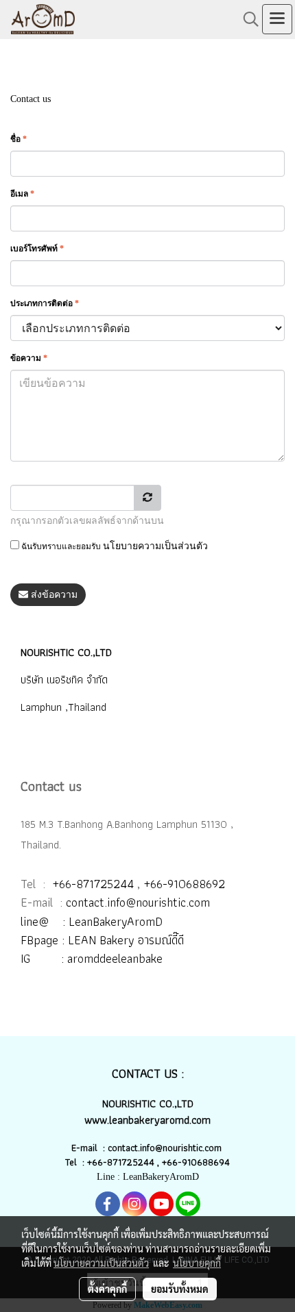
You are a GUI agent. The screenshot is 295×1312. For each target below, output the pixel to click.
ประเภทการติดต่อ (44, 303)
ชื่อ (18, 139)
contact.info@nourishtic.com (138, 902)
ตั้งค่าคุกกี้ (107, 1289)
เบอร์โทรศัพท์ (37, 248)
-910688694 (204, 1162)
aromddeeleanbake (115, 958)
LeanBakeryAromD (116, 921)
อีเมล (22, 194)
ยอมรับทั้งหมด (180, 1289)
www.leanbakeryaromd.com (147, 1119)
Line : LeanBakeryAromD (148, 1177)
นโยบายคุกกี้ (197, 1263)
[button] (246, 19)
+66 (170, 1162)
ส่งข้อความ (53, 595)
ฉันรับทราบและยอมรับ (113, 546)
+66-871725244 (93, 884)
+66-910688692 (184, 884)
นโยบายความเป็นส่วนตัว (155, 546)
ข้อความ (28, 358)
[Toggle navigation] (277, 19)
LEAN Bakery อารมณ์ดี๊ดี (126, 940)
